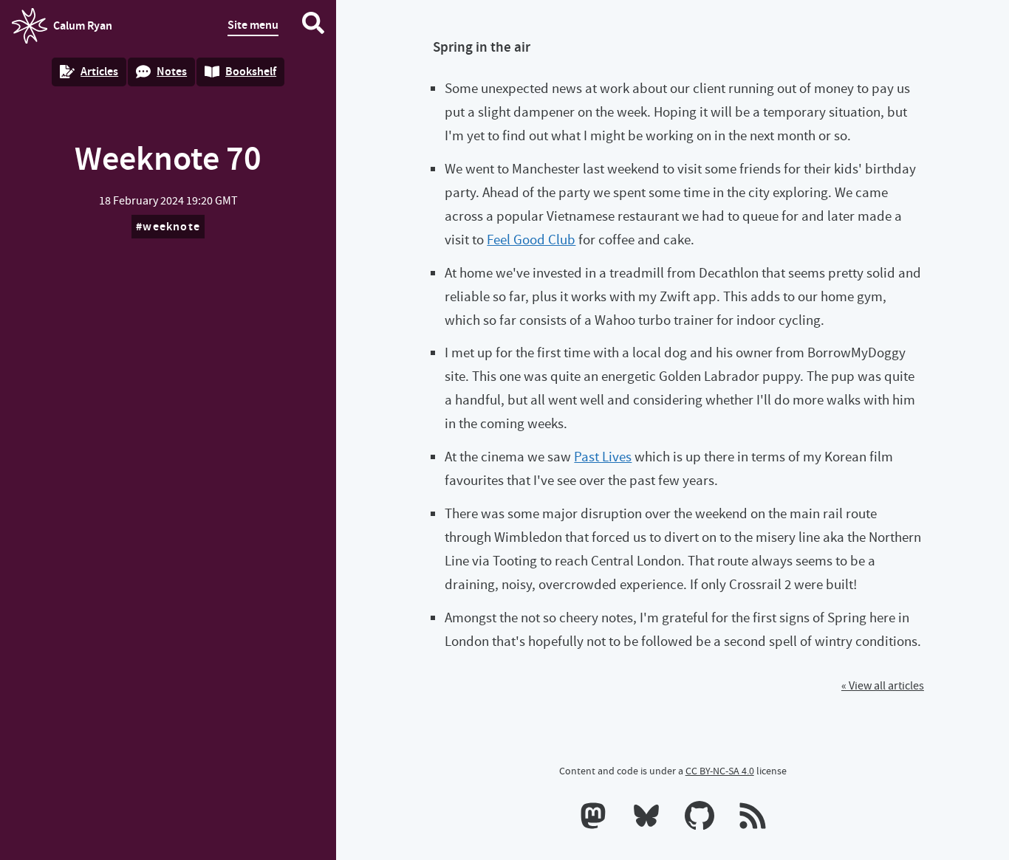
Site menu (253, 24)
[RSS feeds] (752, 818)
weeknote (171, 226)
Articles (99, 71)
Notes (172, 71)
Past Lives (603, 456)
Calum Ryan (62, 30)
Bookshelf (250, 71)
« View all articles (882, 685)
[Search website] (313, 26)
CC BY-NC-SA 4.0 (719, 770)
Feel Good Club (531, 239)
